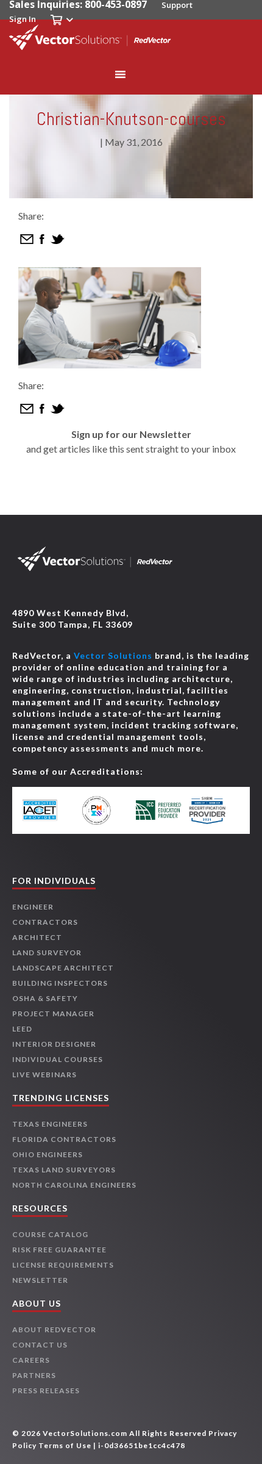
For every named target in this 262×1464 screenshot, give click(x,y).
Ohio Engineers (47, 1154)
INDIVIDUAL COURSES (57, 1059)
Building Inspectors (60, 983)
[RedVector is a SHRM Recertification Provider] (213, 810)
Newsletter (40, 1280)
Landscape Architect (63, 967)
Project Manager (53, 1013)
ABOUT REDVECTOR (54, 1329)
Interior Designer (54, 1044)
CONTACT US (40, 1344)
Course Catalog (50, 1234)
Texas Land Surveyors (64, 1169)
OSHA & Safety (45, 998)
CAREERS (31, 1360)
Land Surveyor (47, 952)
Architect (37, 937)
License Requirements (63, 1264)
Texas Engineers (50, 1123)
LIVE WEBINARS (44, 1074)
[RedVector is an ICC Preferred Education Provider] (158, 810)
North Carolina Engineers (74, 1185)
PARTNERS (34, 1375)
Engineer (33, 906)
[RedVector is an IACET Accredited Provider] (48, 810)
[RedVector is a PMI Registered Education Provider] (103, 810)
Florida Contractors (64, 1139)
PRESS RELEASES (46, 1390)
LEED (22, 1028)
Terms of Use (64, 1445)
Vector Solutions (113, 655)
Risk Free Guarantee (59, 1249)
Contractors (45, 922)
